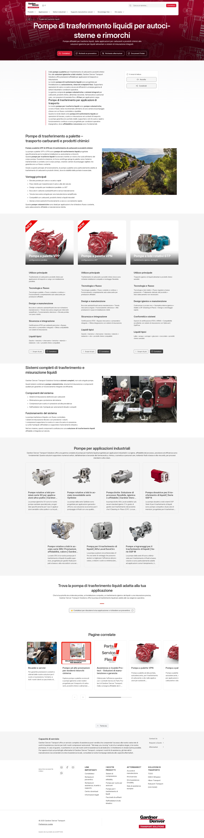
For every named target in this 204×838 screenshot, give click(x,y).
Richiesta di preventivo (89, 778)
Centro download (91, 791)
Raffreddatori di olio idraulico (113, 802)
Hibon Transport (154, 780)
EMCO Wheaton (154, 777)
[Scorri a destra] (83, 697)
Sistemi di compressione (111, 775)
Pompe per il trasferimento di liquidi (112, 791)
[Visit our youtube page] (73, 767)
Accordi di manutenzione (132, 772)
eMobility (109, 779)
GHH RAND (152, 787)
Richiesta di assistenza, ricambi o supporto (93, 785)
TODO (150, 774)
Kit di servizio (132, 777)
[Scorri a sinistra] (74, 697)
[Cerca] (130, 5)
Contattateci (89, 774)
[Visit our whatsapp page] (62, 773)
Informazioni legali (92, 795)
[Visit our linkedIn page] (62, 767)
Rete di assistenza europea (134, 787)
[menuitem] (32, 12)
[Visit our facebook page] (67, 767)
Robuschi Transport (155, 784)
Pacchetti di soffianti (113, 797)
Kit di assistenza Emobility (133, 781)
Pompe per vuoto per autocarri (114, 784)
